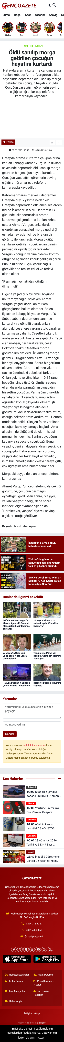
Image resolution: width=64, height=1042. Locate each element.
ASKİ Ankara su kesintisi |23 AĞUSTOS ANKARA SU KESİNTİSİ (40, 827)
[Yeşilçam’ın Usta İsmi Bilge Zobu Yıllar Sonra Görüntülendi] (17, 642)
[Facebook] (14, 949)
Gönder (9, 733)
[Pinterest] (26, 949)
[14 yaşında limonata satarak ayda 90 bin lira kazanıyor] (47, 610)
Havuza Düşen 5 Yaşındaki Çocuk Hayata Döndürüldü (16, 684)
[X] (20, 949)
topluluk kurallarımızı (34, 745)
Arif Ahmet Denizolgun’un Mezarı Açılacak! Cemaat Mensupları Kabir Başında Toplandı (16, 624)
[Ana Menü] (59, 5)
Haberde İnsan (32, 46)
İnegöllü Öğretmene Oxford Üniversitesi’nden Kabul (43, 859)
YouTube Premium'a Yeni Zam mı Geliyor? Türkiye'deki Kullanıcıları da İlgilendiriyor (43, 810)
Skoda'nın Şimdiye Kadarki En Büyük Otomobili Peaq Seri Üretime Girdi (43, 794)
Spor (28, 15)
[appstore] (16, 959)
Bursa (6, 15)
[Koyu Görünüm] (50, 5)
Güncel (31, 803)
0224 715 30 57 (34, 923)
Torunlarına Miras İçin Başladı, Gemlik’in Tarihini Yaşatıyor (47, 656)
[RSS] (50, 949)
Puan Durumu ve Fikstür (44, 983)
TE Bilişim (40, 1022)
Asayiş (53, 15)
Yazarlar (40, 15)
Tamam (41, 1038)
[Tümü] (59, 778)
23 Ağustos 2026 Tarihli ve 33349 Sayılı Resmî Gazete (41, 843)
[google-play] (47, 959)
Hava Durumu (45, 974)
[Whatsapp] (44, 949)
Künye (37, 1013)
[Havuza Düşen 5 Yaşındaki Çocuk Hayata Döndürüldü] (17, 672)
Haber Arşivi (15, 1001)
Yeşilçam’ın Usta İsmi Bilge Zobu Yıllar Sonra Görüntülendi (15, 656)
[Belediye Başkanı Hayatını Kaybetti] (47, 672)
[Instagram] (32, 949)
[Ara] (54, 5)
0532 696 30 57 (34, 930)
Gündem (32, 819)
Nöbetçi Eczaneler (19, 974)
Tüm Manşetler (17, 991)
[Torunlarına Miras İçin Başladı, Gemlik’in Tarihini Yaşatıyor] (47, 642)
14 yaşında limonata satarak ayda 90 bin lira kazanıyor (45, 623)
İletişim (28, 1013)
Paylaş (10, 141)
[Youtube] (38, 949)
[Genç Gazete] (19, 5)
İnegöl (17, 15)
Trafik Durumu (16, 981)
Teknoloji (32, 787)
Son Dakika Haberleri (41, 993)
